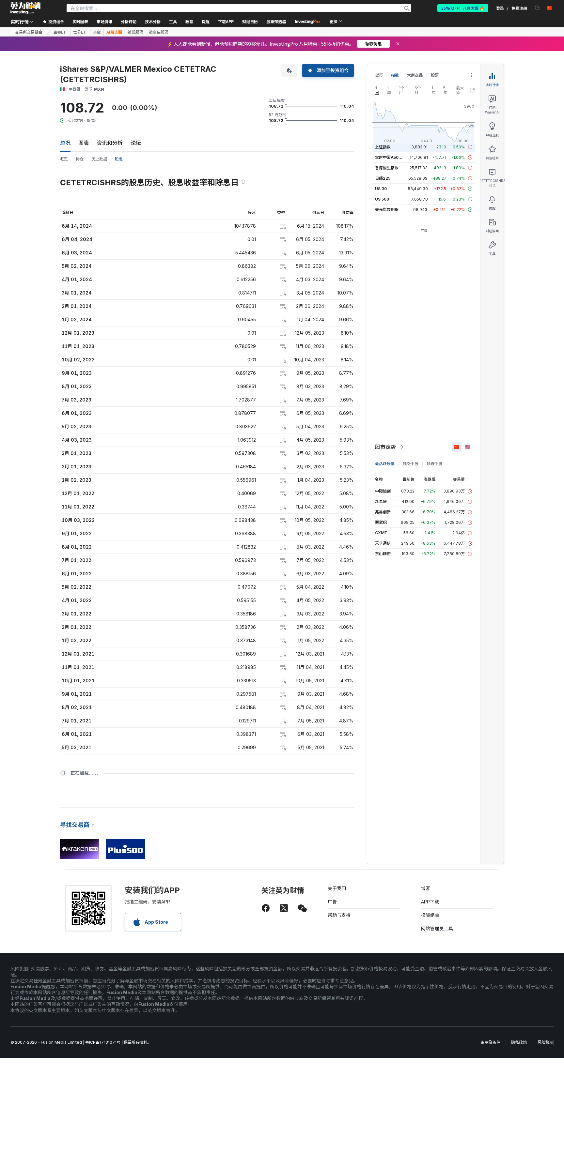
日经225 (382, 178)
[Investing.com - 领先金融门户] (25, 8)
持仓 (80, 159)
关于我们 (337, 888)
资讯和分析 (110, 143)
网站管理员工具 (437, 928)
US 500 (382, 199)
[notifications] (537, 8)
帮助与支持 (339, 915)
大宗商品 (415, 75)
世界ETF (80, 32)
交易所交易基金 (28, 32)
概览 (64, 159)
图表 (83, 143)
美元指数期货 (387, 209)
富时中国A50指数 (390, 157)
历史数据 (99, 159)
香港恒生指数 (387, 167)
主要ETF (60, 32)
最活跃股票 (385, 463)
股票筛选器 (276, 21)
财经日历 (250, 21)
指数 (395, 75)
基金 (97, 32)
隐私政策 (519, 1042)
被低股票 (135, 32)
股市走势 (385, 447)
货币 (379, 75)
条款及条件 (490, 1042)
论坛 (136, 143)
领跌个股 (434, 463)
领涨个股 (410, 463)
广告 (332, 901)
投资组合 (430, 915)
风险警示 (545, 1042)
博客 (425, 888)
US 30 (381, 188)
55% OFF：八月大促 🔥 (462, 8)
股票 (435, 75)
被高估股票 (158, 32)
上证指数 (383, 146)
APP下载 (430, 901)
